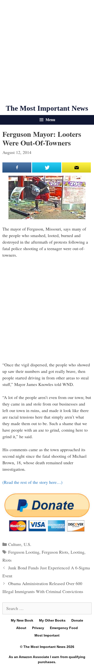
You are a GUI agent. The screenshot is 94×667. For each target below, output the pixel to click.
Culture (14, 544)
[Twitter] (46, 167)
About (21, 628)
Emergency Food (64, 628)
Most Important (47, 635)
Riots (7, 560)
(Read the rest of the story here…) (32, 482)
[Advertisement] (47, 52)
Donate (77, 620)
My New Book (22, 620)
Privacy (38, 628)
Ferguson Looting (23, 552)
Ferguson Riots (55, 552)
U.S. (27, 544)
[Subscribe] (76, 167)
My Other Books (52, 620)
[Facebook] (16, 167)
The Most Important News (47, 108)
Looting (77, 552)
